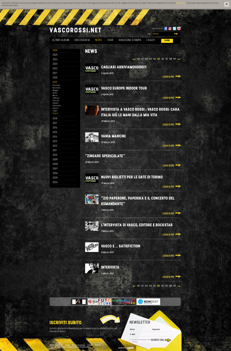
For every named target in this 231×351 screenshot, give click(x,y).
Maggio (55, 91)
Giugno (55, 113)
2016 (55, 128)
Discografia (82, 40)
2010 (55, 155)
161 (142, 59)
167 (166, 59)
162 (146, 59)
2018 (55, 118)
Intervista (110, 267)
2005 (55, 178)
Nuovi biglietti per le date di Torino (132, 177)
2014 (55, 137)
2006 (55, 173)
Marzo (55, 96)
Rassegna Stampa (130, 40)
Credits (67, 345)
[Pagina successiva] (179, 59)
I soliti (151, 40)
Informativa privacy (78, 345)
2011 (55, 150)
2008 (55, 164)
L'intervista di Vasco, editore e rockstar (137, 225)
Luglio (55, 111)
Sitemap (98, 345)
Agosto (55, 108)
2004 (55, 182)
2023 (55, 64)
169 (174, 59)
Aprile (55, 93)
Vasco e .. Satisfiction (120, 246)
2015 (55, 132)
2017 (55, 123)
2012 (55, 146)
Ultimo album (60, 40)
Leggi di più (168, 77)
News (98, 40)
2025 (55, 55)
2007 (55, 169)
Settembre (57, 106)
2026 (55, 50)
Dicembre (56, 85)
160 (138, 59)
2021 (55, 73)
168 (170, 59)
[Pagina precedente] (134, 59)
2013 (55, 141)
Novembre (57, 88)
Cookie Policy (181, 3)
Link (149, 34)
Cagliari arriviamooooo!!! (124, 67)
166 (162, 59)
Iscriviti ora (157, 340)
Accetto (141, 341)
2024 (55, 59)
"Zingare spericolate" (105, 156)
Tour (110, 40)
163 (150, 59)
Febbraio (56, 98)
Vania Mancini (113, 136)
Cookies (90, 345)
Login (167, 40)
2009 (55, 159)
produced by (122, 348)
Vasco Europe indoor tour (124, 88)
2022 (55, 68)
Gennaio (56, 101)
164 (154, 59)
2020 (55, 78)
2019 (55, 82)
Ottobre (55, 103)
